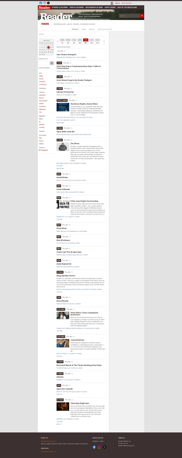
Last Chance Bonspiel (66, 54)
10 (46, 47)
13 (53, 47)
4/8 (68, 41)
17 (46, 50)
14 (40, 50)
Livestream (42, 84)
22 (42, 52)
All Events (75, 29)
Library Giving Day (65, 92)
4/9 (74, 41)
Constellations (77, 340)
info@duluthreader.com (48, 441)
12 (50, 47)
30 (44, 54)
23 (44, 52)
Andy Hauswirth (64, 264)
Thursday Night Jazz (80, 403)
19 (50, 50)
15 (42, 50)
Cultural (41, 92)
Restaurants (94, 7)
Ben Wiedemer (63, 240)
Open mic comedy (65, 389)
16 (44, 50)
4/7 (62, 41)
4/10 (79, 41)
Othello (60, 377)
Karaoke (41, 124)
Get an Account (127, 3)
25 (48, 52)
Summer (42, 147)
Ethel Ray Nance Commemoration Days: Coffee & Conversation (79, 67)
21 (40, 52)
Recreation (42, 135)
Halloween (42, 109)
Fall (40, 112)
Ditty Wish (62, 228)
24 (46, 52)
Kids (40, 138)
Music (41, 119)
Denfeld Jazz (62, 177)
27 (53, 52)
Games (41, 143)
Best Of (127, 7)
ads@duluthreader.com (48, 451)
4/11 (85, 41)
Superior (91, 29)
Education (42, 95)
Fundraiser (42, 106)
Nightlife (42, 116)
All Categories (43, 150)
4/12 (91, 41)
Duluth (84, 29)
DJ (39, 121)
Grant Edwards (63, 189)
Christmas (42, 88)
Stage (41, 76)
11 (48, 47)
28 (40, 54)
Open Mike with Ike (66, 132)
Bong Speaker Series (66, 276)
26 (50, 52)
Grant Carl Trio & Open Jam (69, 252)
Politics (41, 103)
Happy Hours (110, 7)
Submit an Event (105, 29)
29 (42, 54)
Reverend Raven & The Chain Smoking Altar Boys (79, 365)
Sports (41, 141)
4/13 (97, 41)
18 (48, 50)
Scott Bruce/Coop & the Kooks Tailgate (74, 80)
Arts (40, 73)
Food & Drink (43, 101)
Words (41, 79)
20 (53, 50)
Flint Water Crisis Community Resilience (84, 314)
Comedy (41, 127)
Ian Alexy (75, 143)
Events (77, 7)
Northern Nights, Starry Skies (84, 104)
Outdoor (42, 131)
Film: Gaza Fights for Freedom (84, 201)
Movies (41, 98)
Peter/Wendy (62, 301)
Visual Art (42, 81)
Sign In (117, 3)
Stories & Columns (60, 7)
